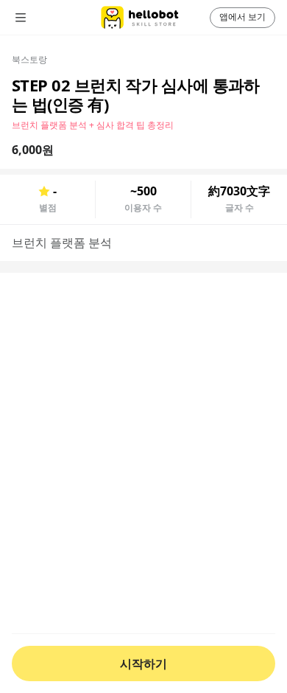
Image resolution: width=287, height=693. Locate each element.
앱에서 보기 (242, 16)
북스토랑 (29, 59)
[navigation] (41, 18)
